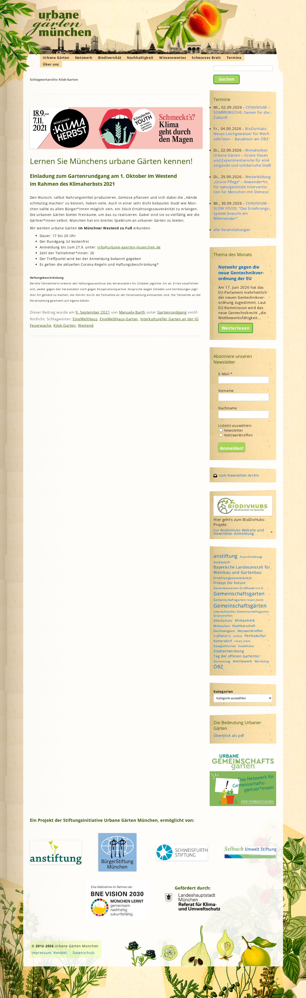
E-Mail (225, 374)
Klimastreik (245, 620)
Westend (85, 325)
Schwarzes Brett (206, 57)
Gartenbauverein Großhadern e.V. (238, 588)
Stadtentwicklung (228, 651)
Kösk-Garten (65, 325)
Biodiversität (109, 57)
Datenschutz (84, 952)
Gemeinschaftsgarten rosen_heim (238, 600)
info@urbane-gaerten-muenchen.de (129, 247)
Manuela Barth (132, 312)
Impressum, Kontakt (49, 952)
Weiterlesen (236, 328)
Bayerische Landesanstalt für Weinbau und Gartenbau (241, 569)
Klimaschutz (223, 620)
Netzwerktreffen (238, 435)
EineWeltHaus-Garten (119, 318)
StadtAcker (246, 646)
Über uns (51, 64)
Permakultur (255, 635)
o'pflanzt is (222, 636)
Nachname (227, 408)
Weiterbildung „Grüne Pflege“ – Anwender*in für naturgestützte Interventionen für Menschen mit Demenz (242, 184)
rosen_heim (242, 641)
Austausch (221, 562)
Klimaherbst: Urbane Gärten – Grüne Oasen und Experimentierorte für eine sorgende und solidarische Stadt (242, 158)
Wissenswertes (172, 57)
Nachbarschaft (243, 626)
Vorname (226, 390)
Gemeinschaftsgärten (240, 605)
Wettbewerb (242, 661)
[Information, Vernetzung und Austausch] (58, 24)
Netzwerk (84, 57)
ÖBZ (218, 667)
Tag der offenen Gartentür (236, 656)
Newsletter (233, 430)
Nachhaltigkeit (140, 57)
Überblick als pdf (228, 735)
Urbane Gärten (56, 57)
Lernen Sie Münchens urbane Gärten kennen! (111, 161)
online (237, 636)
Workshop (262, 661)
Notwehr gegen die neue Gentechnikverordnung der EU (241, 272)
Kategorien (223, 691)
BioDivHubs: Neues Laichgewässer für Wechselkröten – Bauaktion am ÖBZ (241, 133)
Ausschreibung (251, 557)
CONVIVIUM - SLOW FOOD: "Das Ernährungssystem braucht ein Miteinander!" (241, 211)
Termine (234, 57)
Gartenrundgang (172, 312)
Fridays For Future (229, 583)
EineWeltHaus (85, 318)
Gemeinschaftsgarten (238, 593)
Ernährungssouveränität (232, 578)
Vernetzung (221, 661)
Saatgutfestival (224, 646)
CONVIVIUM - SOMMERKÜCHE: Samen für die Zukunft (241, 112)
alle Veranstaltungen (231, 229)
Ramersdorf (222, 641)
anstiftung (225, 556)
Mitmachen (221, 626)
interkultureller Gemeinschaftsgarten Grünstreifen (241, 613)
